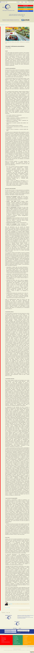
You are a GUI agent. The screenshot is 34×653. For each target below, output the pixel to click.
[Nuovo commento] (7, 607)
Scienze (2, 640)
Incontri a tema (17, 643)
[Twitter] (9, 612)
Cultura (15, 636)
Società (25, 639)
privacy (27, 631)
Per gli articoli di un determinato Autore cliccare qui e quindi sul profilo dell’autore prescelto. (25, 617)
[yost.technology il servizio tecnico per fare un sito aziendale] (32, 652)
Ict (1, 636)
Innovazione (3, 639)
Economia (26, 636)
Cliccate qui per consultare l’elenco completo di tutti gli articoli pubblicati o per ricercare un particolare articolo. (25, 615)
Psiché (15, 640)
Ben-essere (16, 639)
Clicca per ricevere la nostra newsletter (23, 630)
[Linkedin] (7, 612)
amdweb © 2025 (32, 646)
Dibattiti (25, 640)
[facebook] (6, 612)
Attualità (26, 643)
